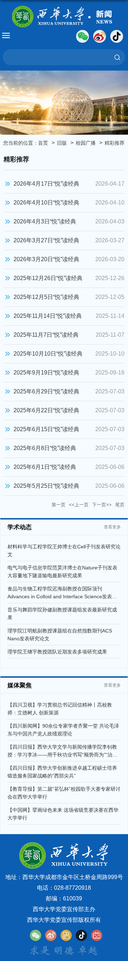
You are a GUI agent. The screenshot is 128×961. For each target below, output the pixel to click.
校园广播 (86, 143)
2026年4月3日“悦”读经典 (45, 221)
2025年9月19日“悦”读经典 (46, 373)
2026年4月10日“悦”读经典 (46, 203)
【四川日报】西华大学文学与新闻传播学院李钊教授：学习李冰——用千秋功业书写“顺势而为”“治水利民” (62, 754)
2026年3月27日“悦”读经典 (46, 240)
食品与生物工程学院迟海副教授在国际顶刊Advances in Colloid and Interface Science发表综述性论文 (62, 596)
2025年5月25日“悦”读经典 (46, 486)
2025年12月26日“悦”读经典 (48, 278)
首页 (43, 143)
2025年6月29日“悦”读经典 (46, 391)
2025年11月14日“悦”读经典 (48, 316)
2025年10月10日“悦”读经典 (48, 354)
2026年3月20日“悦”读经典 (46, 259)
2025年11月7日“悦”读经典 (46, 335)
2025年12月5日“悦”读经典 (46, 297)
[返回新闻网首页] (64, 17)
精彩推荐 (114, 143)
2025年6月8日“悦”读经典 (45, 448)
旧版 (62, 143)
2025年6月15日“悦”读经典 (46, 429)
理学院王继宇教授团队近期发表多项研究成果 (57, 652)
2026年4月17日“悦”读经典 (46, 184)
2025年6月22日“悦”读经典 (46, 410)
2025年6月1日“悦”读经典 (45, 467)
